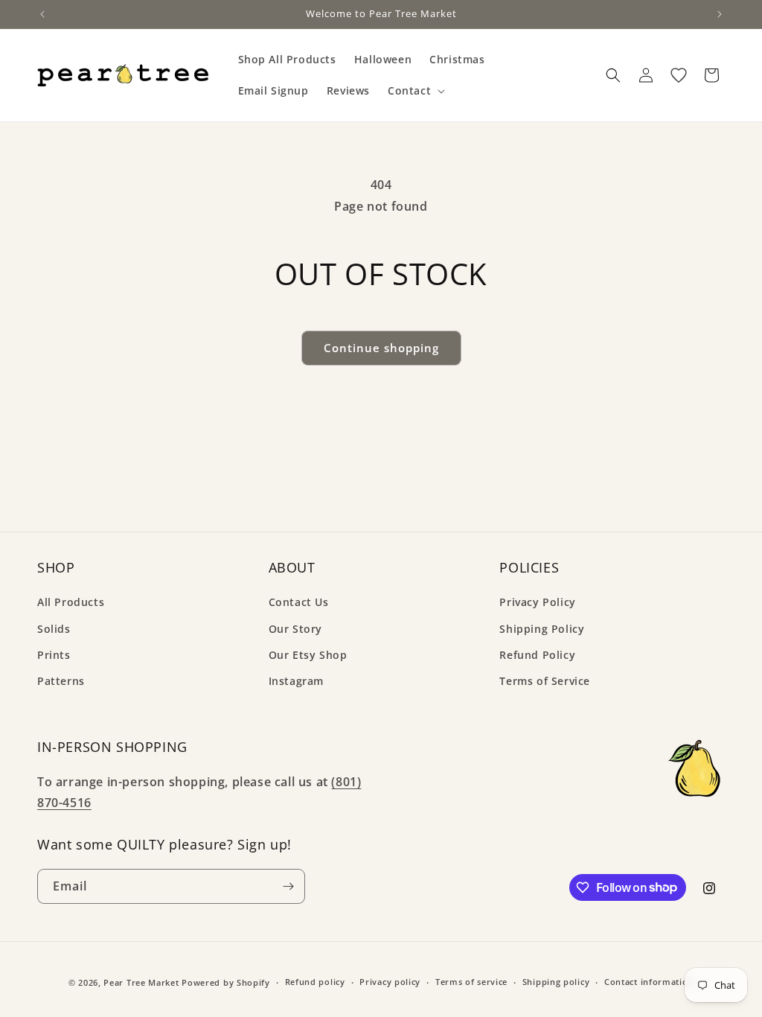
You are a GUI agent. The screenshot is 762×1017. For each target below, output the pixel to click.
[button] (415, 90)
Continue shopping (381, 347)
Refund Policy (537, 655)
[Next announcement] (719, 14)
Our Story (295, 629)
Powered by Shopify (226, 982)
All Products (70, 602)
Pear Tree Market (141, 982)
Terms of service (471, 981)
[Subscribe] (288, 886)
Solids (54, 629)
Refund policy (315, 981)
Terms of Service (544, 681)
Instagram (296, 681)
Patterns (61, 681)
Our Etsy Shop (308, 655)
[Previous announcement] (42, 14)
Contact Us (299, 602)
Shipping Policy (541, 629)
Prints (54, 655)
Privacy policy (389, 981)
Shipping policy (556, 981)
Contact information (649, 981)
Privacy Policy (537, 602)
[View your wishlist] (679, 75)
